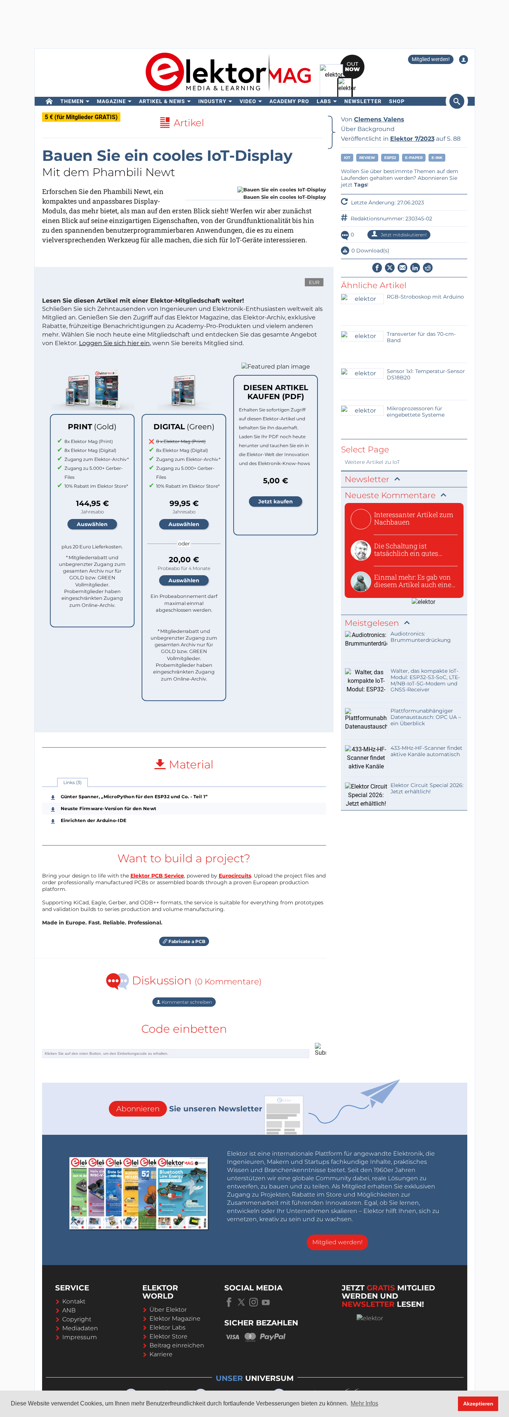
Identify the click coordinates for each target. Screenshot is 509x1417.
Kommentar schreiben (186, 1002)
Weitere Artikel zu (372, 462)
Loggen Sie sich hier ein (114, 343)
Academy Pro (289, 101)
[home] (49, 101)
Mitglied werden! (431, 59)
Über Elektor (168, 1309)
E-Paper (414, 157)
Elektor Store (168, 1336)
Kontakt (73, 1301)
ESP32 (390, 157)
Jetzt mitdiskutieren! (403, 235)
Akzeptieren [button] (478, 1404)
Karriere (161, 1354)
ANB (69, 1310)
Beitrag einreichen (176, 1345)
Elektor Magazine (174, 1318)
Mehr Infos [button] (364, 1403)
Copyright (76, 1319)
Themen (72, 101)
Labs (324, 101)
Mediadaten (80, 1328)
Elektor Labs (167, 1327)
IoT (347, 157)
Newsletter (363, 101)
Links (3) (72, 782)
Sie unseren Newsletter (189, 1108)
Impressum (79, 1337)
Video (248, 101)
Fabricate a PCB (186, 941)
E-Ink (436, 157)
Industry (212, 101)
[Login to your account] (463, 59)
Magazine (111, 101)
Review (367, 157)
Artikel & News (162, 101)
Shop (397, 101)
